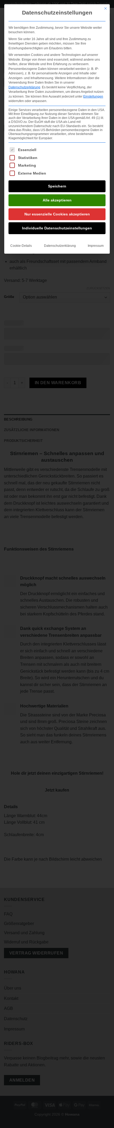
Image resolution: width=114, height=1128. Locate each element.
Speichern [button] (57, 186)
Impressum (96, 246)
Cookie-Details (21, 246)
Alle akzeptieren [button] (57, 200)
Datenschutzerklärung (24, 87)
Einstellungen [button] (93, 96)
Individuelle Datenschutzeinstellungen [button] (57, 228)
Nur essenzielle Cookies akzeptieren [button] (57, 214)
